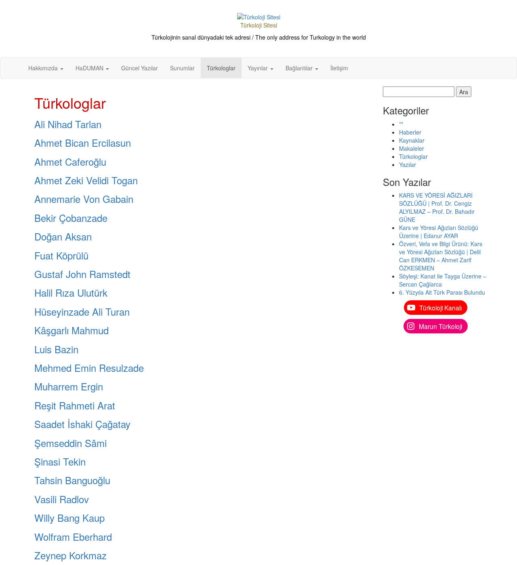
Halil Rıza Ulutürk (70, 292)
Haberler (410, 132)
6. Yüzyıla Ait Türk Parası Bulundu (442, 292)
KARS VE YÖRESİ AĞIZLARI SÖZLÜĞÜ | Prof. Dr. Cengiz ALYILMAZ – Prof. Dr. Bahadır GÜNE (437, 207)
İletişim (339, 68)
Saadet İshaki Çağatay (82, 424)
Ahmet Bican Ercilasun (82, 142)
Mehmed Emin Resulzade (89, 368)
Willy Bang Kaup (69, 517)
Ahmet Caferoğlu (70, 161)
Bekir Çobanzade (70, 218)
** (401, 124)
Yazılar (407, 164)
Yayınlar (258, 68)
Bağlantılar (300, 68)
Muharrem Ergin (68, 386)
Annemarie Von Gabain (83, 199)
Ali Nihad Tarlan (67, 124)
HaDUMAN (90, 68)
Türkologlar (221, 68)
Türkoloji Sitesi (258, 25)
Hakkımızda (43, 68)
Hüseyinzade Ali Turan (82, 311)
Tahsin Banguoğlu (72, 480)
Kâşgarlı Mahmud (71, 330)
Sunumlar (182, 68)
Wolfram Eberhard (73, 536)
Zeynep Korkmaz (70, 555)
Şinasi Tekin (60, 461)
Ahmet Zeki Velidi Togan (86, 180)
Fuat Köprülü (61, 255)
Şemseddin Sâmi (70, 443)
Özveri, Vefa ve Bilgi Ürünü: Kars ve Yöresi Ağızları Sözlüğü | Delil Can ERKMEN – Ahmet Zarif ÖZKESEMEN (440, 256)
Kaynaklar (412, 140)
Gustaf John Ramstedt (82, 274)
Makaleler (411, 148)
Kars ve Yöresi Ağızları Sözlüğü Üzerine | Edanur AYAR (438, 231)
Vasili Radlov (61, 499)
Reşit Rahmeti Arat (74, 405)
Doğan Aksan (63, 236)
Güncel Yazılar (139, 68)
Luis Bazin (56, 349)
